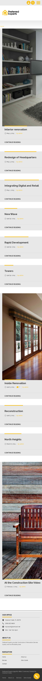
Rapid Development (16, 242)
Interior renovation (15, 129)
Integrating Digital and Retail (21, 185)
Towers (8, 270)
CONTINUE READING (12, 142)
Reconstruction (13, 411)
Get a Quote (24, 660)
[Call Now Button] (37, 676)
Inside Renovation (15, 383)
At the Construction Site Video (22, 582)
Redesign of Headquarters (20, 157)
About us (23, 657)
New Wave (10, 214)
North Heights (12, 439)
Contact (4, 664)
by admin (19, 133)
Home (2, 26)
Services (4, 660)
